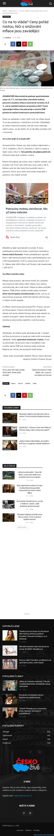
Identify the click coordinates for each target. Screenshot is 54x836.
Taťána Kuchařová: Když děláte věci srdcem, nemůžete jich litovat (41, 372)
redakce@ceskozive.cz (23, 795)
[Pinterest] (24, 44)
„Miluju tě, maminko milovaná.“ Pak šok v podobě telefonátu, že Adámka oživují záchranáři (34, 683)
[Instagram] (30, 813)
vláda (35, 383)
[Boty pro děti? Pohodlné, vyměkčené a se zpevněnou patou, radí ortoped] (10, 664)
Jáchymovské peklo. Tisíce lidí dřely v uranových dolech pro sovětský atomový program (29, 474)
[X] (18, 44)
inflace (13, 383)
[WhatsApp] (30, 44)
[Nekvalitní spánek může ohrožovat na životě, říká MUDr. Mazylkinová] (10, 650)
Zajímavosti (13, 11)
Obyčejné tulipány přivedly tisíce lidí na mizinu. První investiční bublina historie (29, 516)
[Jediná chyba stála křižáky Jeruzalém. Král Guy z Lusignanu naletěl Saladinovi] (10, 445)
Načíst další (22, 527)
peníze (20, 383)
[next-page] (8, 454)
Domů (5, 11)
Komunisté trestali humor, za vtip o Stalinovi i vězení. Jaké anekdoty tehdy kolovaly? (30, 503)
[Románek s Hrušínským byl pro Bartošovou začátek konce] (10, 699)
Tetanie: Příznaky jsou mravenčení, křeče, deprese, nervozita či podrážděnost (33, 711)
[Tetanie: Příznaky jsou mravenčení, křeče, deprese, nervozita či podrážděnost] (10, 712)
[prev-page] (4, 454)
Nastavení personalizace (44, 835)
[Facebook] (12, 44)
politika (27, 383)
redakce (8, 38)
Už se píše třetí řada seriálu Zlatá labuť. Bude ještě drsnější (14, 372)
